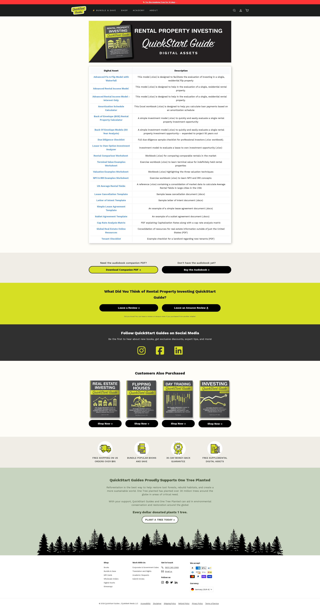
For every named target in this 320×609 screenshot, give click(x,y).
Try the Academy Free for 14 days (160, 2)
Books (106, 567)
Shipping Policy (170, 603)
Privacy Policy (197, 603)
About (154, 10)
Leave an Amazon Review (190, 307)
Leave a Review (127, 307)
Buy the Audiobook (195, 269)
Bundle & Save (110, 571)
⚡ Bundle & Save (104, 10)
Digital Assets (109, 583)
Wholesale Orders (111, 579)
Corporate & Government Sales (145, 567)
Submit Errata (138, 579)
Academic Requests (140, 575)
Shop (124, 10)
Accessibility (145, 603)
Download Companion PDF (122, 269)
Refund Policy (183, 603)
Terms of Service (212, 603)
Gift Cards (108, 575)
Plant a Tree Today (158, 519)
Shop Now (104, 423)
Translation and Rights (141, 571)
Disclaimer (157, 603)
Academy (139, 10)
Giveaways (108, 586)
